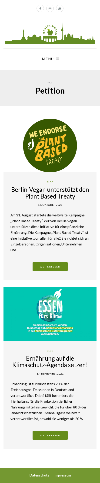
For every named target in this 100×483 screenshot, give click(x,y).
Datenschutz (39, 475)
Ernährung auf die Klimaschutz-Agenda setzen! (50, 362)
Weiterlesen (50, 266)
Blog (50, 182)
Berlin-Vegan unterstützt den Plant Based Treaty (50, 193)
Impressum (62, 475)
